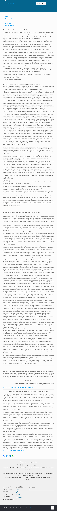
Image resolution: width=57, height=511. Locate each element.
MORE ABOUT (12, 206)
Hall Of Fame (18, 499)
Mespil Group (30, 507)
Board (17, 491)
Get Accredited (40, 3)
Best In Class (18, 496)
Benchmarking (19, 497)
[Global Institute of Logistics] (9, 4)
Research (18, 494)
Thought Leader (19, 492)
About (17, 489)
